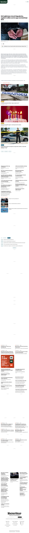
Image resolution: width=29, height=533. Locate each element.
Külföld (3, 201)
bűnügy (2, 151)
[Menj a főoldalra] (4, 1)
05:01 (2, 239)
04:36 (2, 241)
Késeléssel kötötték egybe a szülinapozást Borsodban (11, 124)
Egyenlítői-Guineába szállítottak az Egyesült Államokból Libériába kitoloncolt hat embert (18, 209)
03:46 (2, 244)
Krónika (3, 101)
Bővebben (14, 247)
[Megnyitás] (27, 1)
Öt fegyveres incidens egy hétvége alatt (14, 198)
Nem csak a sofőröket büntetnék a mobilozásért (15, 203)
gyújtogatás (6, 151)
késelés (10, 151)
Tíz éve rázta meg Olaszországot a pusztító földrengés (10, 244)
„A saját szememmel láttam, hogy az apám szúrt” (10, 103)
